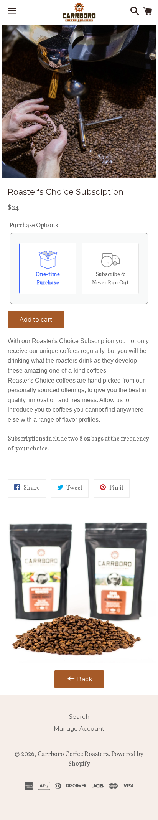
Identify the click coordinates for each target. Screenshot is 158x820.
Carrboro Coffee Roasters (73, 754)
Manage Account (79, 728)
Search (79, 716)
